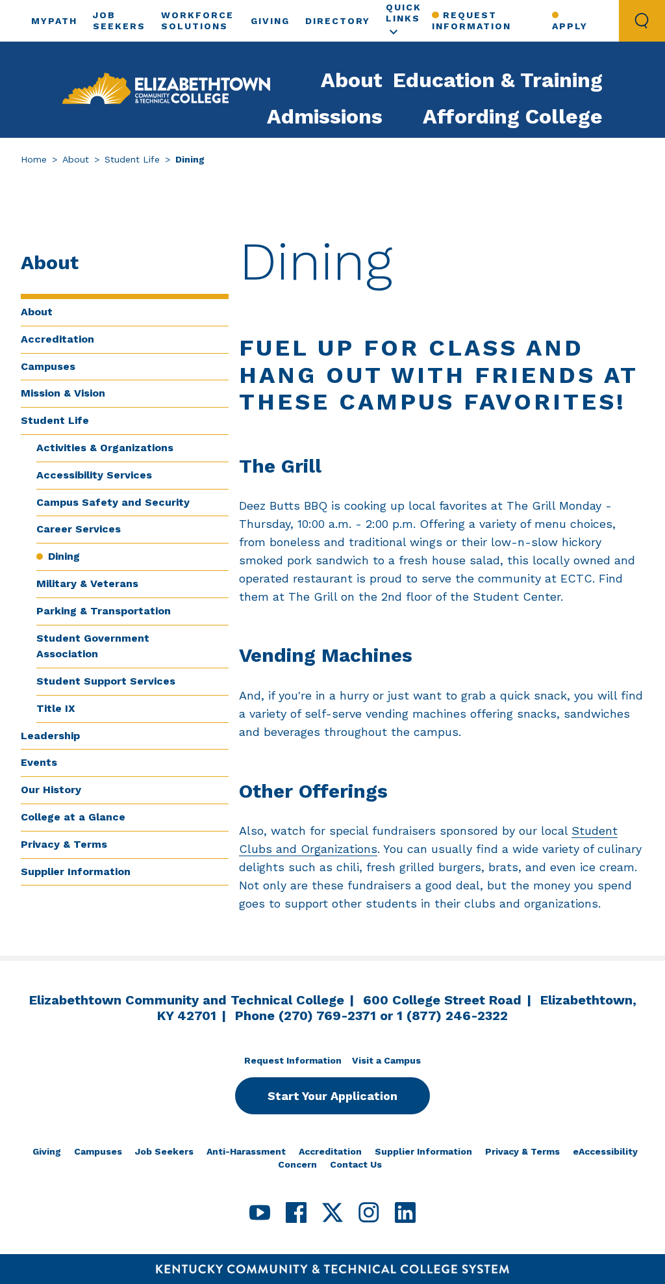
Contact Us (356, 1164)
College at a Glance (73, 817)
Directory (337, 21)
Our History (51, 789)
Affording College (513, 116)
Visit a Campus (386, 1060)
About (352, 80)
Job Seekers (164, 1151)
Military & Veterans (87, 583)
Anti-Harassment (246, 1151)
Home (34, 159)
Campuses (48, 366)
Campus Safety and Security (113, 502)
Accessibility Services (94, 475)
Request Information (471, 20)
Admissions (325, 116)
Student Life (132, 159)
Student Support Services (105, 681)
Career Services (78, 529)
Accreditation (57, 339)
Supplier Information (76, 871)
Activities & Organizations (104, 447)
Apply (570, 26)
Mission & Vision (63, 393)
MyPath (54, 21)
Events (39, 762)
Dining (64, 556)
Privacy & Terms (64, 844)
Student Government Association (92, 646)
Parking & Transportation (103, 611)
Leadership (50, 735)
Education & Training (498, 80)
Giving (270, 21)
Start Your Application (332, 1096)
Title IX (55, 708)
